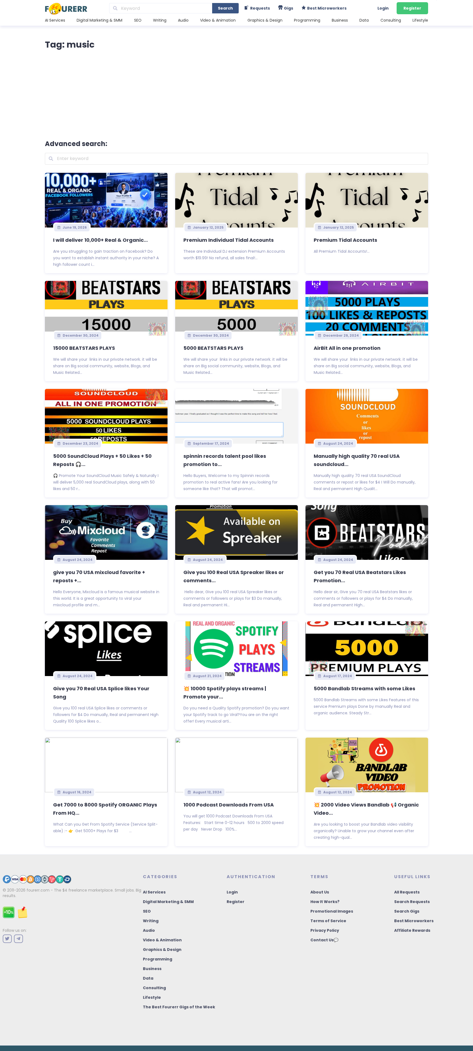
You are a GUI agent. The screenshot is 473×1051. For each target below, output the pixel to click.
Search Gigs (406, 911)
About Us (319, 892)
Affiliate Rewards (412, 930)
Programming (307, 20)
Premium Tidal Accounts (345, 240)
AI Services (55, 20)
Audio (183, 20)
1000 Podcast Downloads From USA (228, 804)
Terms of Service (328, 921)
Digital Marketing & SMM (99, 20)
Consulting (390, 20)
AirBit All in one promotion (347, 348)
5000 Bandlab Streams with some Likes (364, 688)
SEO (138, 20)
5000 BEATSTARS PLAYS (213, 348)
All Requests (407, 892)
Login (383, 8)
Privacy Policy (324, 930)
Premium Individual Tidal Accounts (228, 240)
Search (225, 8)
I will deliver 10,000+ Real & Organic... (100, 240)
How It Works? (324, 901)
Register (412, 8)
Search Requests (412, 901)
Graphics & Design (264, 20)
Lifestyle (420, 20)
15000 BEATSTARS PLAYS (84, 348)
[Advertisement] (236, 93)
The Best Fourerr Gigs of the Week (179, 1007)
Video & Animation (218, 20)
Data (364, 20)
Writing (159, 20)
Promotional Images (331, 911)
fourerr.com (38, 890)
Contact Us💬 (324, 940)
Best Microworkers (414, 921)
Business (340, 20)
